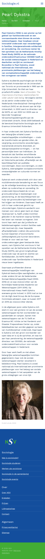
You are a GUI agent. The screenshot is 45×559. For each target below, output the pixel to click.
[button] (42, 3)
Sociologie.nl (10, 3)
